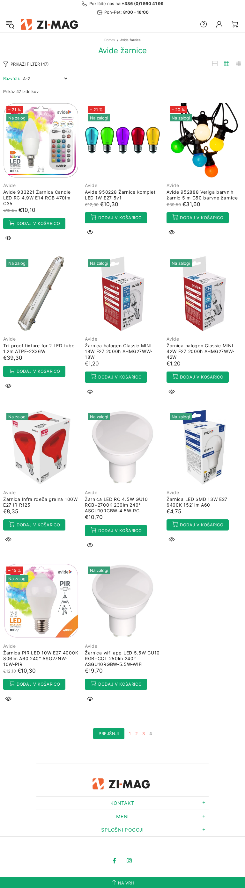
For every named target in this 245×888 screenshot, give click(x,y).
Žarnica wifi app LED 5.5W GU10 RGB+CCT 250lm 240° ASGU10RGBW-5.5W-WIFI (122, 658)
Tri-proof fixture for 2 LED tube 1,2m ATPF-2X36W (38, 348)
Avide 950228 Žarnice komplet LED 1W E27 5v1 (120, 194)
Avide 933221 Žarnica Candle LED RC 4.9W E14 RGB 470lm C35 (37, 197)
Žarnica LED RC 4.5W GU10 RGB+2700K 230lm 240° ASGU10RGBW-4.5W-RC (116, 504)
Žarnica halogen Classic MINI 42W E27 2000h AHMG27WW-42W (200, 351)
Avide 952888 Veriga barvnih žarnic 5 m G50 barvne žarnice (202, 194)
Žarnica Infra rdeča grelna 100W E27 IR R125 (40, 502)
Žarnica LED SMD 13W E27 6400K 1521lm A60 (197, 502)
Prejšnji (109, 733)
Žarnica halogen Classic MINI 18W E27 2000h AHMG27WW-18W (118, 351)
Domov (109, 40)
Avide (9, 185)
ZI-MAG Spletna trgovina (50, 24)
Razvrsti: (11, 78)
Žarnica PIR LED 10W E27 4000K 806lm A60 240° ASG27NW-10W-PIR (40, 658)
